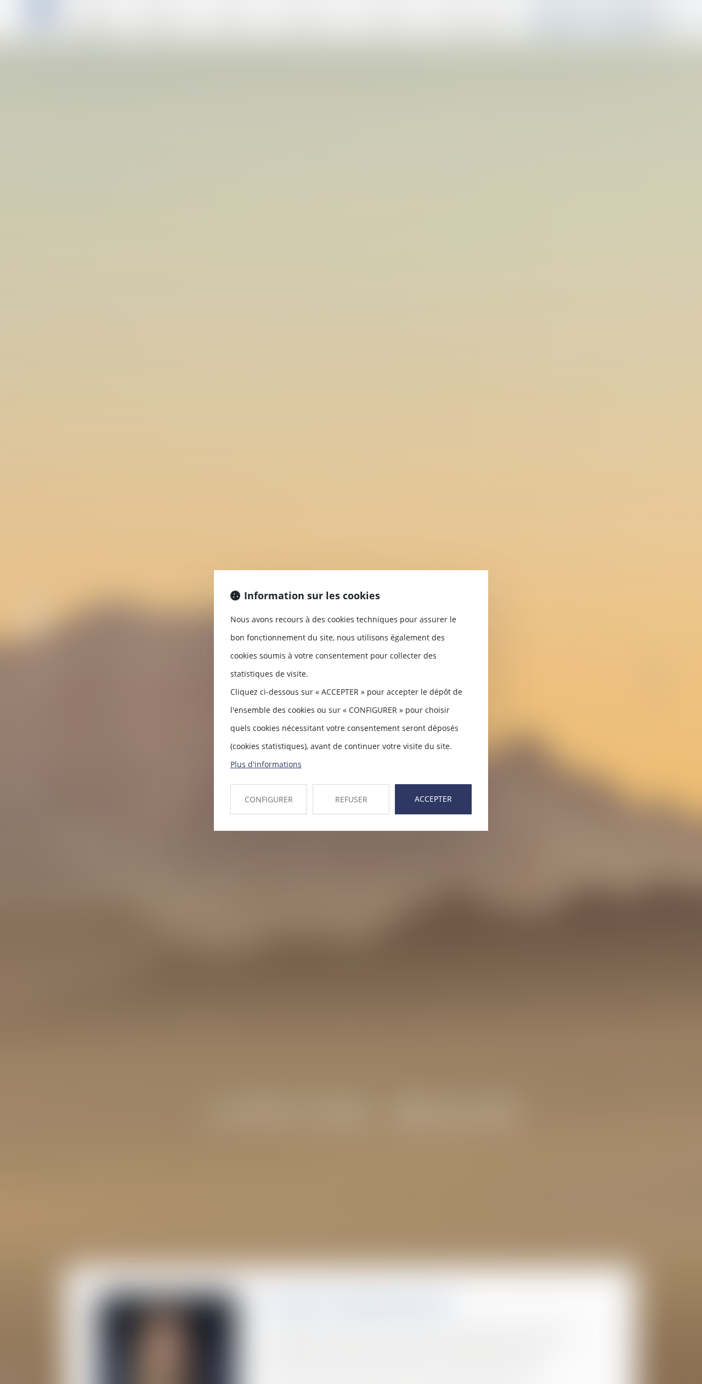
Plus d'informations (266, 764)
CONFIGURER (269, 799)
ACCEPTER (433, 799)
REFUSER (351, 799)
